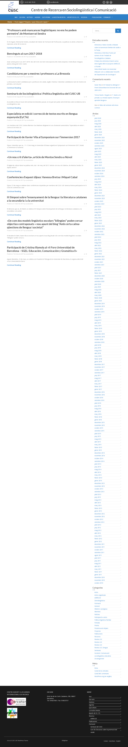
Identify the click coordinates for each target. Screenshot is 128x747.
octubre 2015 (98, 428)
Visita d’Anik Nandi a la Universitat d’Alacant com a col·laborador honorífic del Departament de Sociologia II (107, 71)
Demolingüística (99, 601)
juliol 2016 (97, 403)
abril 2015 (97, 442)
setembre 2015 (99, 431)
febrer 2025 (98, 162)
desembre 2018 (99, 334)
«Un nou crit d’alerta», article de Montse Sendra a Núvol (39, 157)
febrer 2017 (98, 386)
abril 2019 (97, 323)
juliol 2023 (97, 207)
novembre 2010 (99, 580)
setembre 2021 (99, 265)
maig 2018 (97, 350)
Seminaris (97, 650)
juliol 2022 (97, 237)
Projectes (97, 631)
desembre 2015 (99, 422)
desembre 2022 (99, 226)
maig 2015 (97, 439)
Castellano (112, 741)
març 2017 (97, 384)
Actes (96, 592)
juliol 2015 (97, 434)
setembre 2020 (99, 281)
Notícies (30, 17)
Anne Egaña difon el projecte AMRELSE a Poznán (107, 65)
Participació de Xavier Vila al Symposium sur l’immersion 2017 (43, 137)
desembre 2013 (99, 483)
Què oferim (46, 17)
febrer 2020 (98, 298)
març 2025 (97, 160)
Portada (97, 623)
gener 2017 (98, 389)
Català (106, 741)
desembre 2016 (99, 392)
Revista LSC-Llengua (101, 648)
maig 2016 (97, 409)
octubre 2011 (98, 550)
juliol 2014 (97, 464)
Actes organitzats (100, 595)
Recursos (97, 637)
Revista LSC (98, 639)
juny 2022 (97, 240)
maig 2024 (97, 182)
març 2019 (97, 326)
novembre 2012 (99, 516)
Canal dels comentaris (101, 674)
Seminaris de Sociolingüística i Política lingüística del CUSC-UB (43, 93)
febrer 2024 (98, 190)
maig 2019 (97, 320)
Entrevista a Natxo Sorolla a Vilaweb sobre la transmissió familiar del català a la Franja (107, 47)
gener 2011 (98, 575)
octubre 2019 (98, 309)
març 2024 (97, 187)
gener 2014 (98, 481)
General (97, 606)
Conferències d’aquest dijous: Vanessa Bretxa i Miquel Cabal (42, 177)
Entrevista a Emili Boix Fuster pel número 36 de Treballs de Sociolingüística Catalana (105, 55)
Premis (96, 625)
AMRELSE (97, 598)
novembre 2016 (99, 395)
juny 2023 (97, 209)
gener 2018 (98, 362)
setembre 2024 (99, 176)
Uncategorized (99, 659)
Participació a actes (100, 617)
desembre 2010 (99, 577)
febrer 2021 (98, 273)
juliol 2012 (97, 525)
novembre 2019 (99, 306)
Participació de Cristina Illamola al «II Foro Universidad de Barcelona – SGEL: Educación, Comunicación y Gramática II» (42, 249)
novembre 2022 (99, 229)
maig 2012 (97, 530)
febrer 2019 (98, 328)
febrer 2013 (98, 508)
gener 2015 (98, 450)
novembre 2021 (99, 259)
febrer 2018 (98, 359)
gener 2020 (98, 301)
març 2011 (97, 569)
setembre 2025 (99, 146)
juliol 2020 (97, 284)
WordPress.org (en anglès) (103, 676)
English (118, 741)
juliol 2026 (97, 118)
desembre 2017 (99, 364)
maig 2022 (97, 243)
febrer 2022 (98, 251)
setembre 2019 (99, 312)
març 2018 (97, 356)
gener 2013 (98, 511)
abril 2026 (97, 126)
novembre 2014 (99, 456)
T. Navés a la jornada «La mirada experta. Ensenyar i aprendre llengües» (107, 97)
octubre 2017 (98, 370)
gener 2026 (98, 135)
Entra (96, 668)
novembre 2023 (99, 198)
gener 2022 (98, 254)
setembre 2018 (99, 342)
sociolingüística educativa (102, 656)
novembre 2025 (99, 140)
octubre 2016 (98, 398)
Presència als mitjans (101, 628)
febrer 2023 (98, 220)
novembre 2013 (99, 486)
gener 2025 (98, 165)
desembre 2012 (99, 514)
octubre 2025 (98, 143)
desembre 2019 (99, 303)
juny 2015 (97, 436)
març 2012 (97, 536)
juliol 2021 (97, 267)
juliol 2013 (97, 494)
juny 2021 (97, 270)
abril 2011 (97, 566)
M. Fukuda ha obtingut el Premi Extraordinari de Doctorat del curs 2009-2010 (107, 87)
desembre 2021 (99, 256)
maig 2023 (97, 212)
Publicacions (97, 17)
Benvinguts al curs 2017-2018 (24, 53)
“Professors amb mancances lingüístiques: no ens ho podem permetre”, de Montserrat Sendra (42, 32)
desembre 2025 (99, 137)
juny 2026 (97, 121)
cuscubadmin (32, 37)
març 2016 (97, 414)
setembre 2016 (99, 400)
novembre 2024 (99, 171)
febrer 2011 (98, 572)
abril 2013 (97, 503)
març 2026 (97, 129)
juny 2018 (97, 348)
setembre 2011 (99, 552)
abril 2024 (97, 184)
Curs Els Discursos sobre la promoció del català (103, 731)
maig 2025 (97, 154)
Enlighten (65, 740)
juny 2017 (97, 375)
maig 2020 (97, 290)
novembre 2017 (99, 367)
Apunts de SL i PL (73, 17)
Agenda (37, 17)
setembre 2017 (99, 373)
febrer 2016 (98, 417)
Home (10, 22)
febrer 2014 (98, 478)
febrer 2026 (98, 132)
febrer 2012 (98, 539)
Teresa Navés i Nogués (102, 95)
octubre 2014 (98, 458)
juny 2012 (97, 528)
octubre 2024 (98, 173)
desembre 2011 (99, 544)
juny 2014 (97, 467)
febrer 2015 (98, 447)
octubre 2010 (98, 583)
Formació (107, 17)
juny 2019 (97, 317)
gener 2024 (98, 193)
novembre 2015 (99, 425)
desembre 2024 (99, 168)
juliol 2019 (97, 315)
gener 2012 (98, 541)
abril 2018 (97, 353)
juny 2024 (97, 179)
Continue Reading (14, 48)
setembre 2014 (99, 461)
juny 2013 (97, 497)
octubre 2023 (98, 201)
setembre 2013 (99, 492)
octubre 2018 (98, 339)
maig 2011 (97, 563)
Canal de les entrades (101, 671)
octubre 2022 (98, 231)
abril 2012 (97, 533)
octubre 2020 (98, 279)
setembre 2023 (99, 204)
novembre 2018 (99, 337)
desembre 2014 (99, 453)
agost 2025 (98, 148)
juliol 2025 (97, 151)
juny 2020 (97, 287)
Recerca (84, 17)
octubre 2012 (98, 519)
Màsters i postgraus (100, 609)
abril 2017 (97, 381)
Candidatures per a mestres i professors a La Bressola (38, 73)
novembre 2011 (99, 547)
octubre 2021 (98, 262)
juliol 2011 (97, 558)
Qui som (22, 17)
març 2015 (97, 445)
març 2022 (97, 248)
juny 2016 (97, 406)
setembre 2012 (99, 522)
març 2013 (97, 505)
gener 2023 (98, 223)
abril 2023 (97, 215)
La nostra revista (58, 17)
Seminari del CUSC (96, 727)
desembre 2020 (99, 276)
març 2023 (97, 218)
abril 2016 (97, 411)
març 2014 (97, 475)
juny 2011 (97, 561)
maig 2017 (97, 378)
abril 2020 (97, 292)
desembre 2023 (99, 196)
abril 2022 (97, 245)
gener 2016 (98, 420)
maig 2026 (97, 124)
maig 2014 (97, 469)
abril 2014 (97, 472)
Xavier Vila (97, 85)
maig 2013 (97, 500)
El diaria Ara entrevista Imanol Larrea (106, 61)
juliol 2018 (97, 345)
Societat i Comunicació (101, 653)
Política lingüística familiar (102, 620)
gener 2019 (98, 331)
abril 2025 (97, 157)
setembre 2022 (99, 234)
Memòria (97, 612)
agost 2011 (98, 555)
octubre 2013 (98, 489)
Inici (16, 17)
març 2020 (97, 295)
